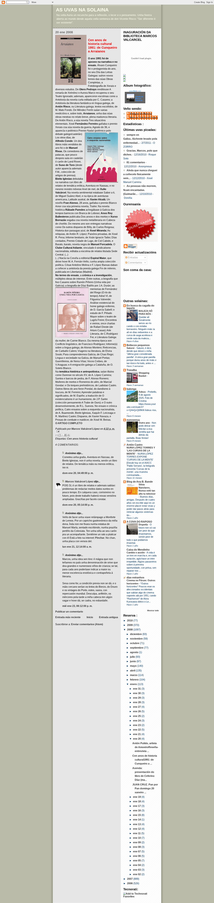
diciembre (136, 634)
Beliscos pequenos (138, 345)
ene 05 (137, 860)
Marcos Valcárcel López (79, 481)
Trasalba (132, 370)
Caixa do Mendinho (138, 549)
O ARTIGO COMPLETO (68, 423)
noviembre (136, 638)
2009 (130, 625)
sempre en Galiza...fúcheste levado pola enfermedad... (140, 139)
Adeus (142, 391)
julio (133, 656)
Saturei (131, 348)
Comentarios (134, 262)
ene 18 (137, 801)
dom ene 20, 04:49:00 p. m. (78, 473)
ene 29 (137, 697)
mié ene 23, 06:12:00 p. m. (77, 606)
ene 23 (137, 725)
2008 (130, 629)
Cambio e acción (136, 552)
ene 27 (137, 707)
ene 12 (137, 828)
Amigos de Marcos (141, 113)
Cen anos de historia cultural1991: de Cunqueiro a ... (144, 759)
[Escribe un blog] (59, 435)
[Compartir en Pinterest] (68, 435)
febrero (134, 679)
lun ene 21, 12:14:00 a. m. (77, 546)
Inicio (90, 617)
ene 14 (137, 819)
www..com (135, 91)
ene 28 (137, 702)
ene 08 (137, 847)
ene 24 (137, 720)
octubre (135, 643)
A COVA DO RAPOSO (139, 521)
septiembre (137, 647)
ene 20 (137, 738)
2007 (130, 879)
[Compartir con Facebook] (65, 435)
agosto (134, 652)
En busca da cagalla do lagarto (140, 306)
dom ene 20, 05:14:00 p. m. (78, 504)
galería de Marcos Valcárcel (139, 98)
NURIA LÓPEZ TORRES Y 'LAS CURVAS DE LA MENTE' (141, 450)
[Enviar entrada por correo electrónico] (86, 431)
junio (133, 661)
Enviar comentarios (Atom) (87, 624)
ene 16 (137, 810)
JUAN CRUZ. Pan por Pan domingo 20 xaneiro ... (145, 788)
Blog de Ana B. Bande (140, 481)
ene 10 (137, 838)
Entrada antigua (108, 617)
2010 (130, 620)
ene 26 (137, 711)
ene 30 (137, 693)
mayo (133, 666)
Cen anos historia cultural (82, 438)
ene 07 (137, 851)
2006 (130, 883)
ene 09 (137, 842)
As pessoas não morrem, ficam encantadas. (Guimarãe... (139, 190)
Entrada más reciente (68, 617)
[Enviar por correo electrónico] (56, 435)
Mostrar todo (153, 611)
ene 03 (137, 869)
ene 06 (137, 856)
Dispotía (143, 524)
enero (134, 684)
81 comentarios (136, 162)
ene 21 (137, 734)
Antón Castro (135, 444)
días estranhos (135, 577)
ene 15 (137, 815)
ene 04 (137, 865)
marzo (134, 675)
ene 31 (137, 688)
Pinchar (99, 537)
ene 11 (137, 833)
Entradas (132, 257)
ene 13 (137, 824)
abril (133, 670)
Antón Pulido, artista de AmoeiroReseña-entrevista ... (145, 747)
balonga (131, 389)
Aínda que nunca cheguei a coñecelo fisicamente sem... (140, 174)
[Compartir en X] (62, 435)
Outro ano (144, 422)
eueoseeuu (133, 420)
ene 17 (137, 806)
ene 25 (137, 716)
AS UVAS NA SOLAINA (82, 10)
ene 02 (137, 874)
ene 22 (137, 729)
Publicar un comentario (69, 611)
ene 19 (137, 797)
